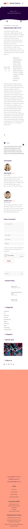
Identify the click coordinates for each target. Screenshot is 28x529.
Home (11, 11)
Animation (6, 311)
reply (13, 173)
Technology (7, 327)
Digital (5, 321)
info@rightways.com (14, 479)
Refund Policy (14, 494)
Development (7, 319)
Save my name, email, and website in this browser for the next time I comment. (14, 249)
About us (14, 489)
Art (15, 11)
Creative (6, 317)
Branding (8, 25)
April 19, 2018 (15, 25)
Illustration (6, 323)
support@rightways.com (14, 476)
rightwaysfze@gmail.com (14, 481)
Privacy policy (14, 492)
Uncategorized (7, 329)
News (5, 325)
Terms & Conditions (14, 497)
